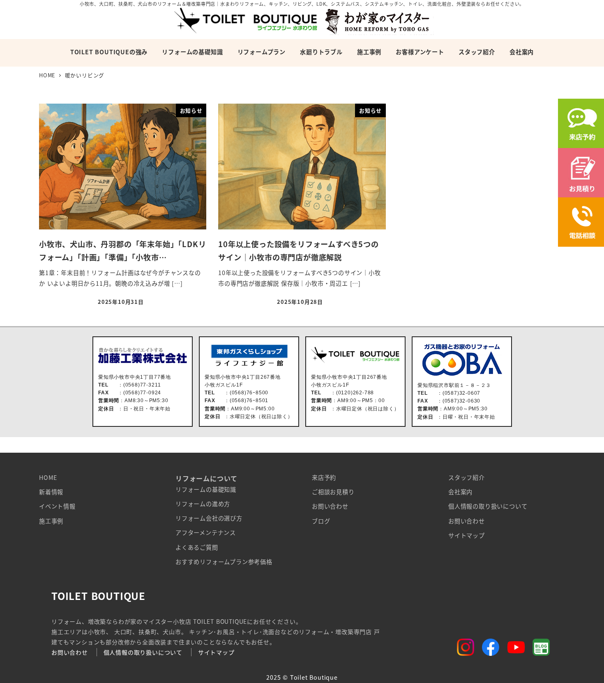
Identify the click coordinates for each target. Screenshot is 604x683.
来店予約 (324, 477)
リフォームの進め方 (202, 504)
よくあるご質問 (196, 547)
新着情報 (51, 492)
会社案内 (460, 492)
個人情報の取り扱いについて (487, 506)
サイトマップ (466, 535)
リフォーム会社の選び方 (208, 518)
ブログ (321, 521)
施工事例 (51, 521)
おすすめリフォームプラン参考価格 (223, 562)
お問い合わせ (330, 506)
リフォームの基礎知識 (205, 489)
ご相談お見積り (333, 492)
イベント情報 (57, 506)
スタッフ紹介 (466, 477)
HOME (48, 477)
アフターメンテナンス (205, 532)
